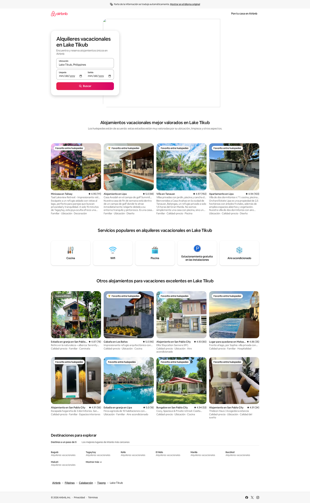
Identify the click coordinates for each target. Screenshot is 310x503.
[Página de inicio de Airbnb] (59, 13)
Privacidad (79, 497)
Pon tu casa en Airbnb (244, 13)
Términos (93, 497)
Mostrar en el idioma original (185, 4)
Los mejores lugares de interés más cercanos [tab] (106, 442)
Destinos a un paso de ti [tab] (63, 442)
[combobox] (85, 65)
